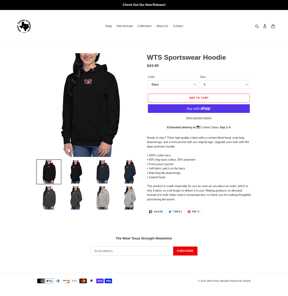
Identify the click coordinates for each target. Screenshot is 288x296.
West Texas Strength (218, 281)
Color (151, 76)
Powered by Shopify (240, 281)
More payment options (199, 117)
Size (203, 76)
